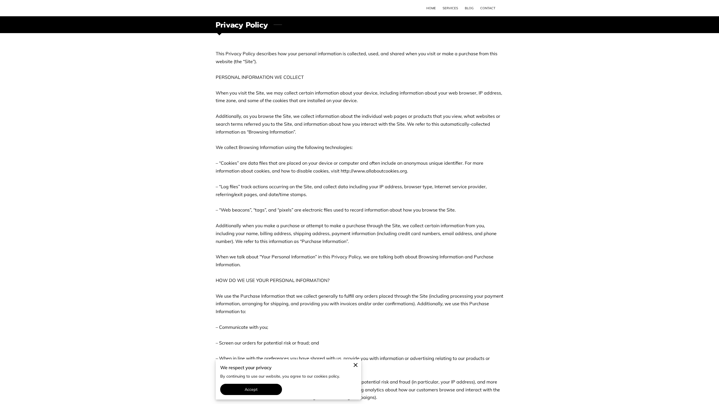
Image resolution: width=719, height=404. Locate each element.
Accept (251, 389)
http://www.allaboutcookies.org (374, 171)
